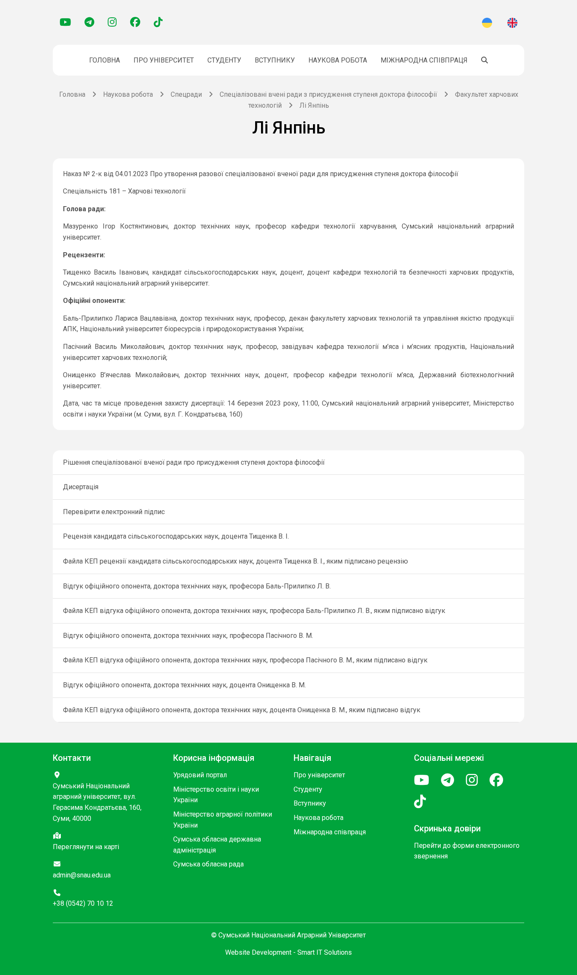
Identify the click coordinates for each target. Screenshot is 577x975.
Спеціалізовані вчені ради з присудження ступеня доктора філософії (328, 94)
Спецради (186, 94)
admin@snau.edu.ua (82, 875)
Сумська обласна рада (208, 864)
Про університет (163, 60)
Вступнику (275, 60)
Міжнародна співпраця (424, 60)
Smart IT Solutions (324, 952)
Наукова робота (337, 60)
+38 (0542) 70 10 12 (83, 903)
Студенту (224, 60)
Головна (104, 60)
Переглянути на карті (86, 847)
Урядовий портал (200, 775)
